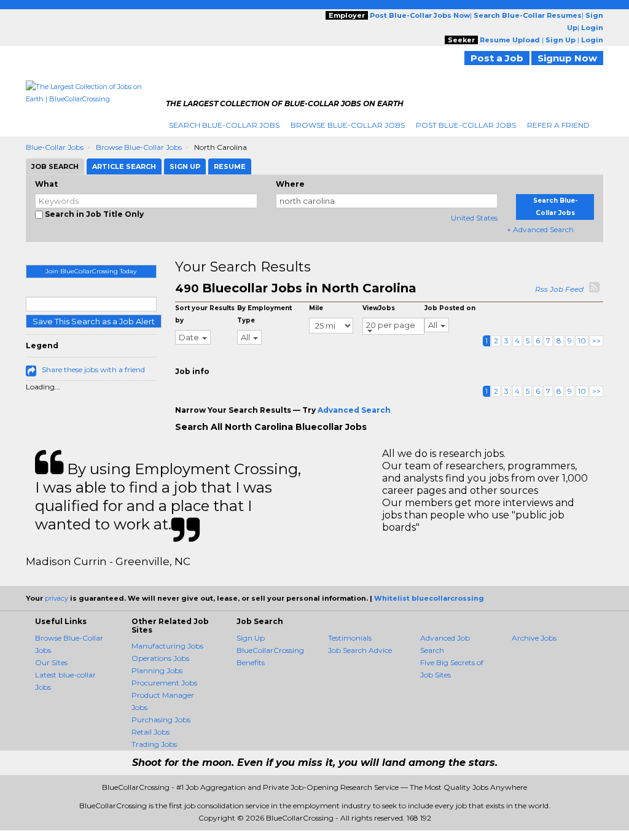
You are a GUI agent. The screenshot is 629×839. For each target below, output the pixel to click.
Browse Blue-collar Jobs (139, 147)
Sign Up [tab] (185, 166)
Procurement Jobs (164, 682)
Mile (316, 308)
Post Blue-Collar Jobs (466, 125)
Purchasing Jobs (160, 719)
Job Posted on (449, 308)
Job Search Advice (360, 650)
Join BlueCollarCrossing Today (90, 271)
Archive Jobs (534, 637)
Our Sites (51, 662)
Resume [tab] (230, 166)
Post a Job (497, 58)
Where (290, 184)
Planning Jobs (156, 670)
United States (474, 217)
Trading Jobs (154, 744)
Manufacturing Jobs (167, 645)
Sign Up (250, 637)
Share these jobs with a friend (93, 369)
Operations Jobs (160, 658)
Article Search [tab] (124, 166)
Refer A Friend (558, 125)
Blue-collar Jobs (55, 147)
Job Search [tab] (55, 166)
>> (596, 340)
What (46, 184)
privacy (56, 598)
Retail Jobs (150, 731)
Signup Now (567, 58)
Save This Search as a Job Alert (94, 321)
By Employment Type (264, 314)
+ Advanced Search (540, 229)
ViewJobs (378, 308)
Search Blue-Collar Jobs (224, 125)
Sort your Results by (205, 314)
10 (582, 340)
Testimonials (350, 637)
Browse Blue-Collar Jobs (348, 125)
